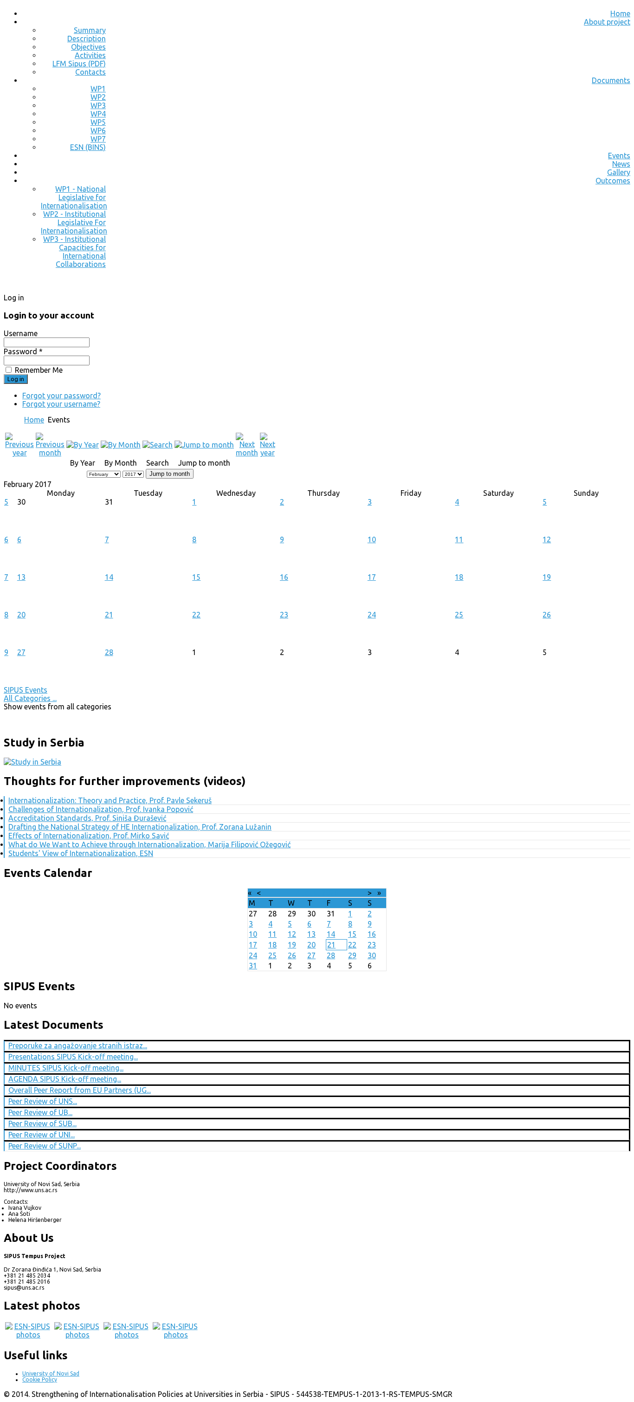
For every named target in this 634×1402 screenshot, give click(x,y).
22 (196, 614)
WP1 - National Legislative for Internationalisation (74, 197)
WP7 (98, 139)
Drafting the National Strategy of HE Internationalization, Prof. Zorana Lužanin (140, 827)
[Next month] (247, 452)
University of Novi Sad (50, 1373)
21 (109, 614)
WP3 (98, 105)
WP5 (98, 122)
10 (372, 539)
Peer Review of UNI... (41, 1134)
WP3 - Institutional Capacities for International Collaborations (74, 251)
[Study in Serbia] (32, 762)
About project (607, 22)
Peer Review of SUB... (42, 1123)
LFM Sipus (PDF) (79, 63)
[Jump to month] (204, 445)
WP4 (98, 114)
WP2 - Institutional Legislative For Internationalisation (74, 222)
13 (21, 577)
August (308, 893)
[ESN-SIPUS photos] (28, 1335)
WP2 (98, 97)
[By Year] (82, 445)
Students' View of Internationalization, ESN (80, 853)
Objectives (88, 47)
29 (352, 955)
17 (372, 577)
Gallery (618, 172)
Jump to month (169, 473)
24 (372, 614)
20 (21, 614)
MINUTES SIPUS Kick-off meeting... (65, 1068)
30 (372, 955)
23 (284, 614)
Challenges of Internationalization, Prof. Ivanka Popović (100, 809)
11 (459, 539)
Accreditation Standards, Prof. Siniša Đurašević (87, 818)
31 (253, 965)
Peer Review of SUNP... (44, 1146)
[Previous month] (50, 452)
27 (21, 652)
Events (619, 155)
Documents (611, 80)
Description (86, 38)
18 (459, 577)
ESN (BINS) (88, 147)
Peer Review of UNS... (42, 1101)
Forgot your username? (61, 404)
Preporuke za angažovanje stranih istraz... (77, 1045)
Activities (90, 55)
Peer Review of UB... (40, 1112)
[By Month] (121, 445)
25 (459, 614)
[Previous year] (19, 452)
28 (109, 652)
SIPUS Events (25, 690)
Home (620, 13)
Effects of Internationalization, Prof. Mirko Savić (88, 835)
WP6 (98, 130)
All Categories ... (30, 698)
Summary (90, 30)
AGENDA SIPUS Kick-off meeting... (64, 1079)
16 (284, 577)
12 (547, 539)
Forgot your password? (61, 395)
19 (547, 577)
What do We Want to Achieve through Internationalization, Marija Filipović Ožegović (149, 844)
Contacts (90, 72)
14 (109, 577)
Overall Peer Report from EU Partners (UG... (79, 1090)
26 (547, 614)
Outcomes (612, 180)
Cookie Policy (39, 1379)
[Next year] (267, 452)
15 (196, 577)
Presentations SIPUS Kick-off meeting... (73, 1056)
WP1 (98, 88)
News (621, 164)
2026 (330, 893)
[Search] (157, 445)
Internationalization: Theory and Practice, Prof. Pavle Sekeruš (110, 800)
